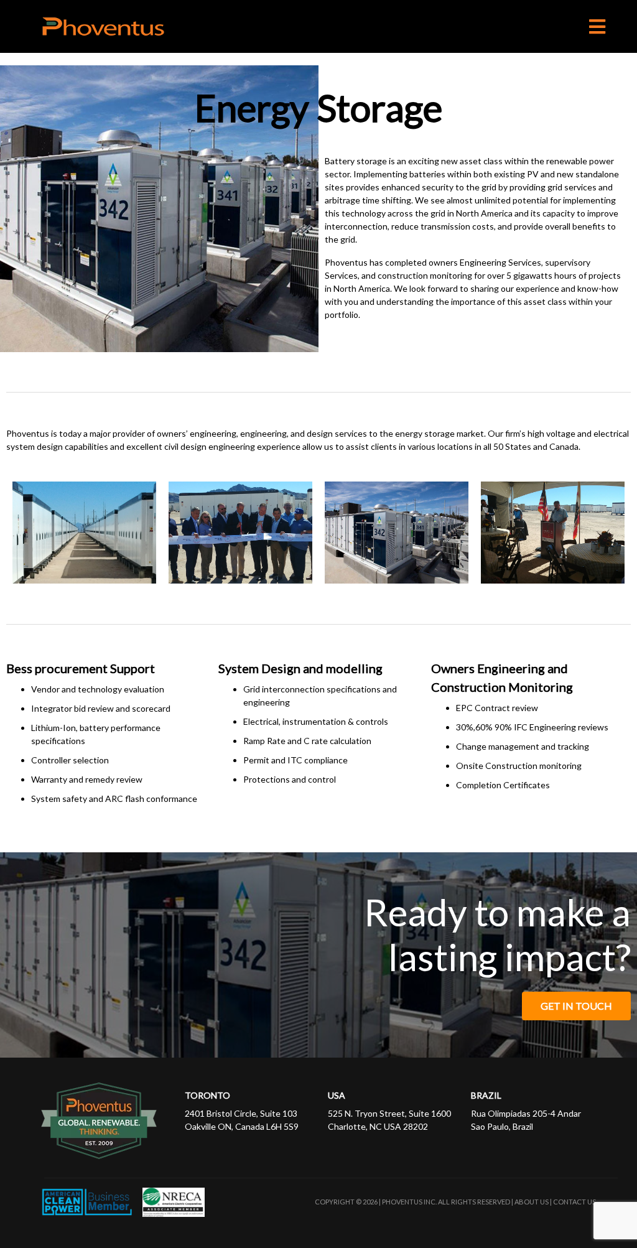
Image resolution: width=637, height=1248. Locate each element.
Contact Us (574, 1202)
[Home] (79, 26)
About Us (531, 1202)
